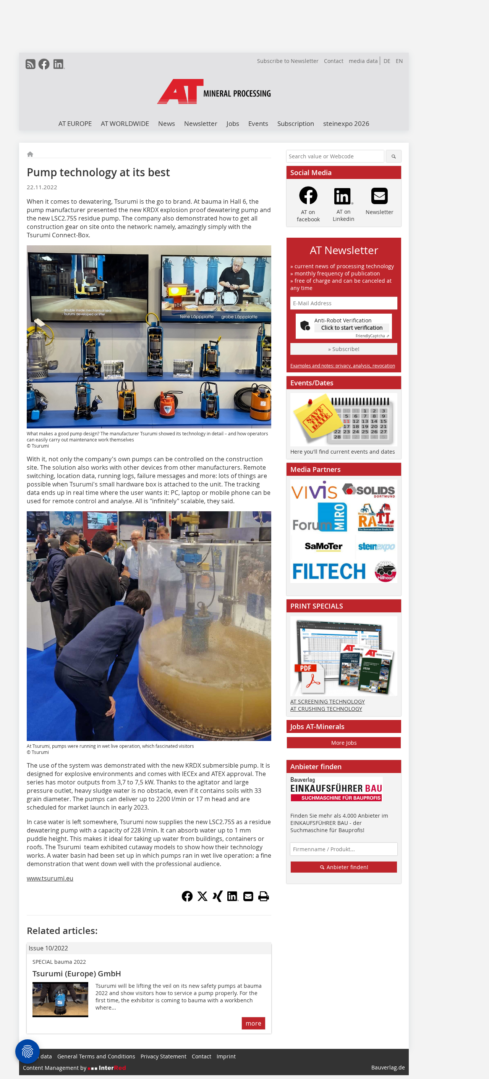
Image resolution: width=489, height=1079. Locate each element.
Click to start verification (352, 327)
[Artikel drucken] (263, 896)
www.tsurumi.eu (50, 878)
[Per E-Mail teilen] (248, 896)
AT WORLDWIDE (125, 123)
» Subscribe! (343, 349)
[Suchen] (393, 156)
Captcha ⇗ (372, 335)
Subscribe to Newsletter (288, 60)
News (166, 123)
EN (399, 60)
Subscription (295, 123)
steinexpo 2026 (346, 123)
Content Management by (55, 1067)
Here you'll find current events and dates (342, 451)
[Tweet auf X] (202, 899)
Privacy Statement (163, 1056)
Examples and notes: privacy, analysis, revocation (342, 365)
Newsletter (200, 123)
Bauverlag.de (388, 1067)
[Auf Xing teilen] (217, 899)
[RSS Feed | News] (30, 64)
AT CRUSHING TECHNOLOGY (326, 708)
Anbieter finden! (346, 867)
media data (363, 60)
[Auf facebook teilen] (187, 899)
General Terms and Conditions (96, 1056)
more (253, 1023)
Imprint (226, 1056)
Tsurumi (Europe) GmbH (76, 973)
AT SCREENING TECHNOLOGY (327, 701)
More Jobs (344, 742)
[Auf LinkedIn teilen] (233, 899)
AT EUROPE (75, 123)
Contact (333, 60)
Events (258, 123)
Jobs (233, 123)
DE (387, 60)
